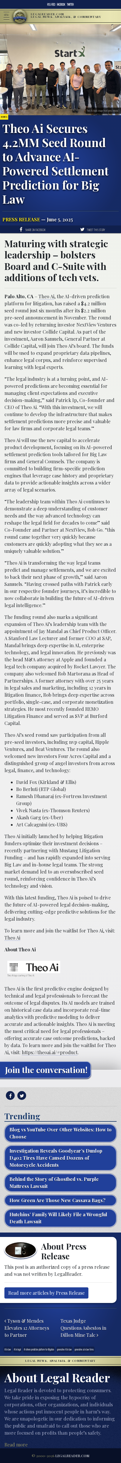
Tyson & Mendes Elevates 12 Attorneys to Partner (26, 1328)
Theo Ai (46, 296)
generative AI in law (64, 1349)
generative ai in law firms (84, 1349)
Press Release (21, 219)
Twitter (70, 4)
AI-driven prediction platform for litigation (39, 1349)
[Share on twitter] (21, 1096)
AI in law (7, 1349)
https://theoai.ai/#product (50, 1052)
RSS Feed (51, 4)
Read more (16, 1444)
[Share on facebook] (9, 1096)
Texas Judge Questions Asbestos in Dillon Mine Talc (83, 1328)
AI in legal (17, 1349)
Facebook (61, 4)
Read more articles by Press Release (46, 1293)
